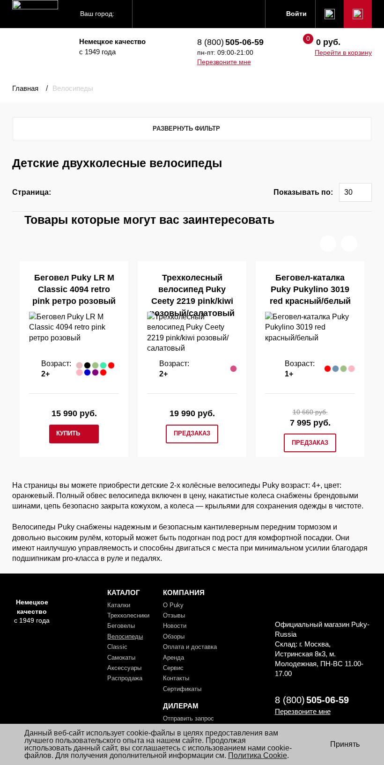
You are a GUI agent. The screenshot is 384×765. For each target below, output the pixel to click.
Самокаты (121, 657)
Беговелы (121, 625)
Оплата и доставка (190, 646)
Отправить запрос (188, 718)
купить (68, 433)
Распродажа (124, 678)
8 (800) (230, 42)
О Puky (173, 605)
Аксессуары (124, 667)
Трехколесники (128, 615)
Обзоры (174, 636)
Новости (174, 625)
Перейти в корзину (343, 52)
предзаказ (192, 433)
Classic (117, 646)
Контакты (176, 678)
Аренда (173, 657)
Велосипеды (125, 636)
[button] (328, 243)
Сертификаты (182, 688)
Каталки (118, 605)
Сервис (173, 667)
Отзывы (174, 615)
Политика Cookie (257, 755)
